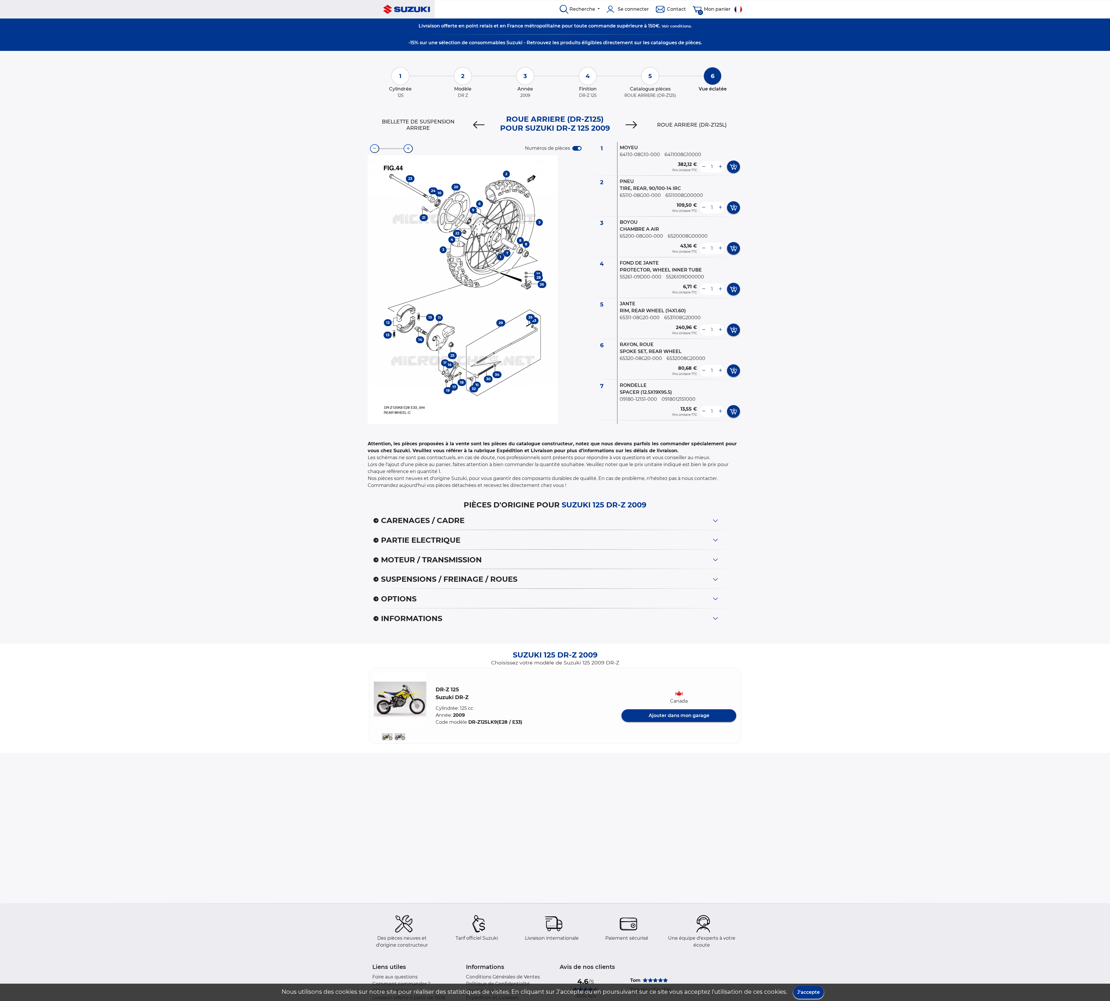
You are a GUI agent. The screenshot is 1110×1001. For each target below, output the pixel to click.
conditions (680, 26)
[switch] (577, 148)
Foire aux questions (395, 977)
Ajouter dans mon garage (679, 715)
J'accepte (808, 992)
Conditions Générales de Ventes (503, 977)
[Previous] (479, 125)
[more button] (720, 166)
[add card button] (733, 166)
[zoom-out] (374, 148)
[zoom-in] (408, 148)
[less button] (703, 166)
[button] (400, 699)
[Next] (631, 125)
